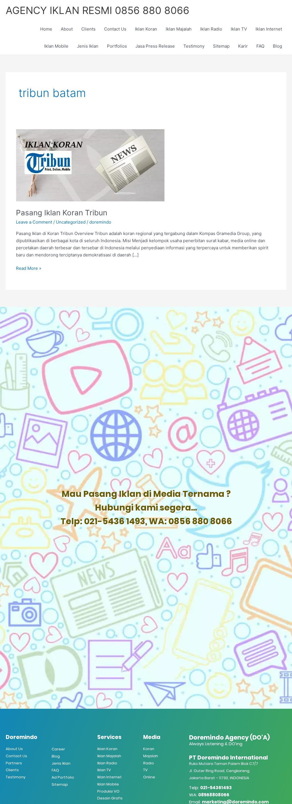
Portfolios (117, 46)
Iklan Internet (269, 29)
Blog (277, 46)
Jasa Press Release (155, 46)
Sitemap (221, 46)
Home (46, 29)
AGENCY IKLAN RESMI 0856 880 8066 (97, 10)
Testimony (193, 46)
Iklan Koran (146, 29)
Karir (243, 46)
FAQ (260, 46)
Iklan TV (239, 29)
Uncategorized (71, 222)
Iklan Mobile (56, 46)
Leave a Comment (34, 222)
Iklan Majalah (179, 29)
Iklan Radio (211, 29)
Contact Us (115, 29)
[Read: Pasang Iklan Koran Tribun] (90, 165)
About (67, 29)
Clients (88, 29)
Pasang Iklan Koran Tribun (61, 212)
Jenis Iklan (87, 46)
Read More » (28, 268)
